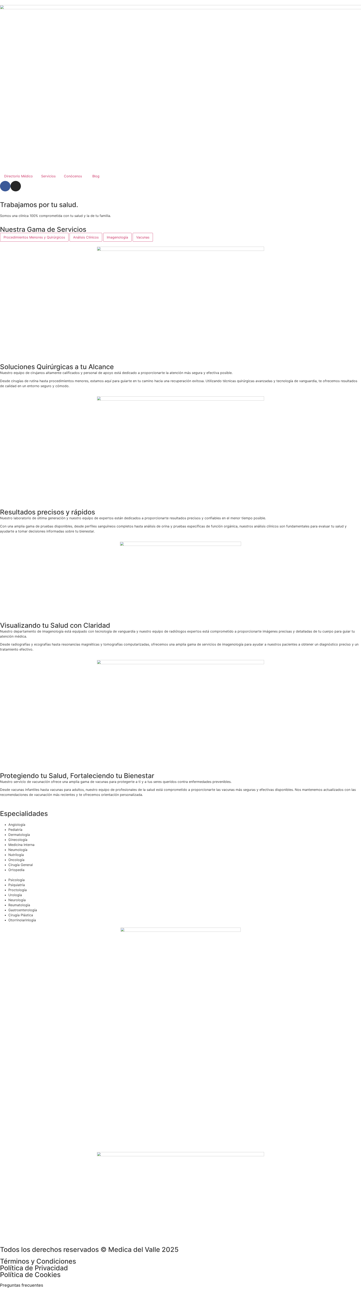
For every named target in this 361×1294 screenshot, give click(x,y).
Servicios (48, 176)
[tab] (34, 237)
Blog (95, 176)
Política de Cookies (30, 1275)
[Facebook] (5, 186)
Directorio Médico (18, 176)
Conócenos (73, 176)
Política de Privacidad (34, 1268)
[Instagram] (15, 186)
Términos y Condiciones (38, 1261)
